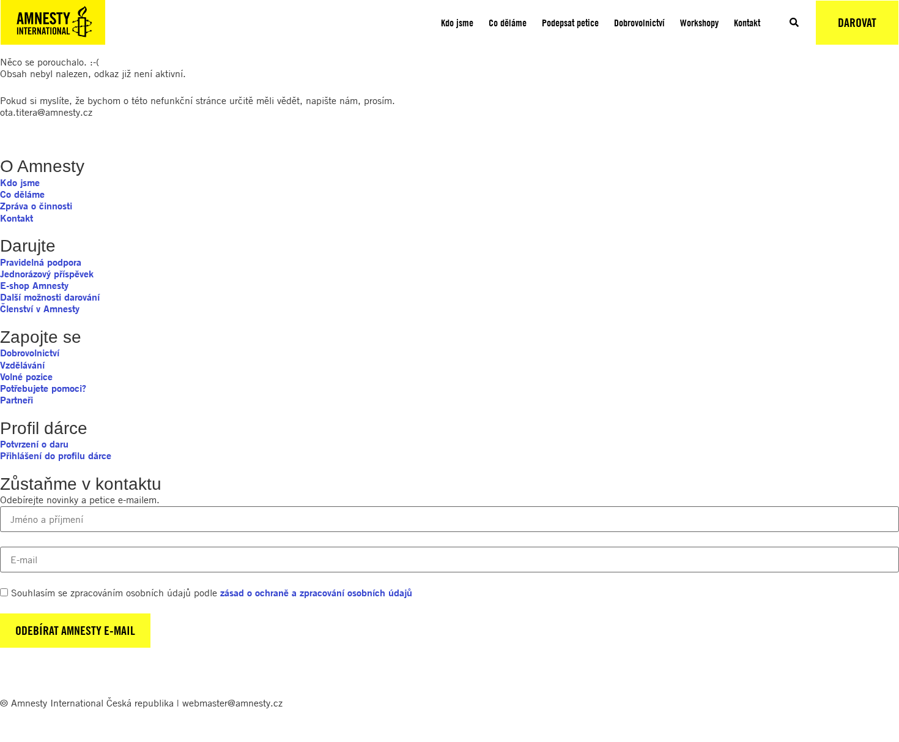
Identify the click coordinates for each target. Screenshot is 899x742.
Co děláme (508, 23)
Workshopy (699, 23)
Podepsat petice (570, 23)
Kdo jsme (457, 23)
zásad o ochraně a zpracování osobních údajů (316, 592)
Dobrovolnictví (639, 23)
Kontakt (747, 23)
